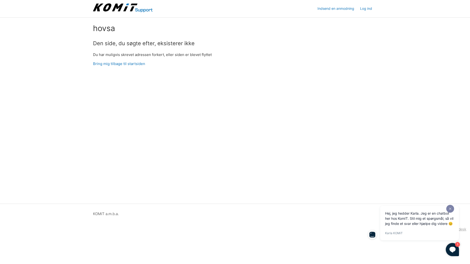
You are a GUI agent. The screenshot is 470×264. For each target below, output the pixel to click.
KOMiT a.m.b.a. (106, 213)
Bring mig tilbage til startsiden (119, 63)
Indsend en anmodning (335, 8)
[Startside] (123, 11)
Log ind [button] (366, 8)
